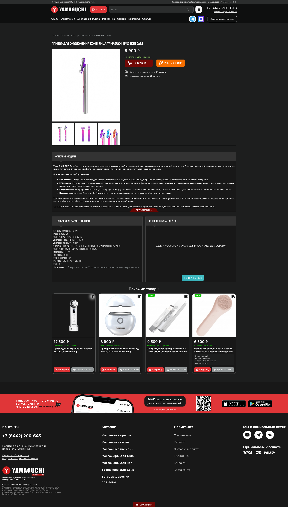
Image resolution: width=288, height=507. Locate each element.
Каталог (179, 442)
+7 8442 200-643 (221, 8)
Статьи (146, 18)
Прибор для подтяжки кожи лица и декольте (123, 348)
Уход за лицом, (96, 267)
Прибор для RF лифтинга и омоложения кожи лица (80, 348)
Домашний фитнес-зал (222, 19)
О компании (68, 18)
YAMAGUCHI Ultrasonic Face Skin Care (167, 351)
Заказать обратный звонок (225, 12)
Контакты (134, 18)
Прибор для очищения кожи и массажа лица (217, 348)
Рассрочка (108, 18)
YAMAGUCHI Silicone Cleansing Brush (213, 351)
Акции (54, 18)
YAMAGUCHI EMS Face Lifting (115, 351)
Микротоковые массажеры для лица (121, 267)
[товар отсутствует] (198, 9)
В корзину (63, 369)
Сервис (121, 18)
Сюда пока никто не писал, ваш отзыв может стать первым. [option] (191, 245)
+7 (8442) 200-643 (21, 435)
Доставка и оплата (88, 18)
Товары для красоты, (78, 267)
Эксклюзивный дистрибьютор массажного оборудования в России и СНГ (204, 2)
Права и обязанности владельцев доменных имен (20, 457)
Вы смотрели (144, 504)
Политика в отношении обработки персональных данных (24, 447)
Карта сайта (182, 469)
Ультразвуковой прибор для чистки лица (168, 348)
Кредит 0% (181, 456)
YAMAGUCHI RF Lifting (65, 351)
